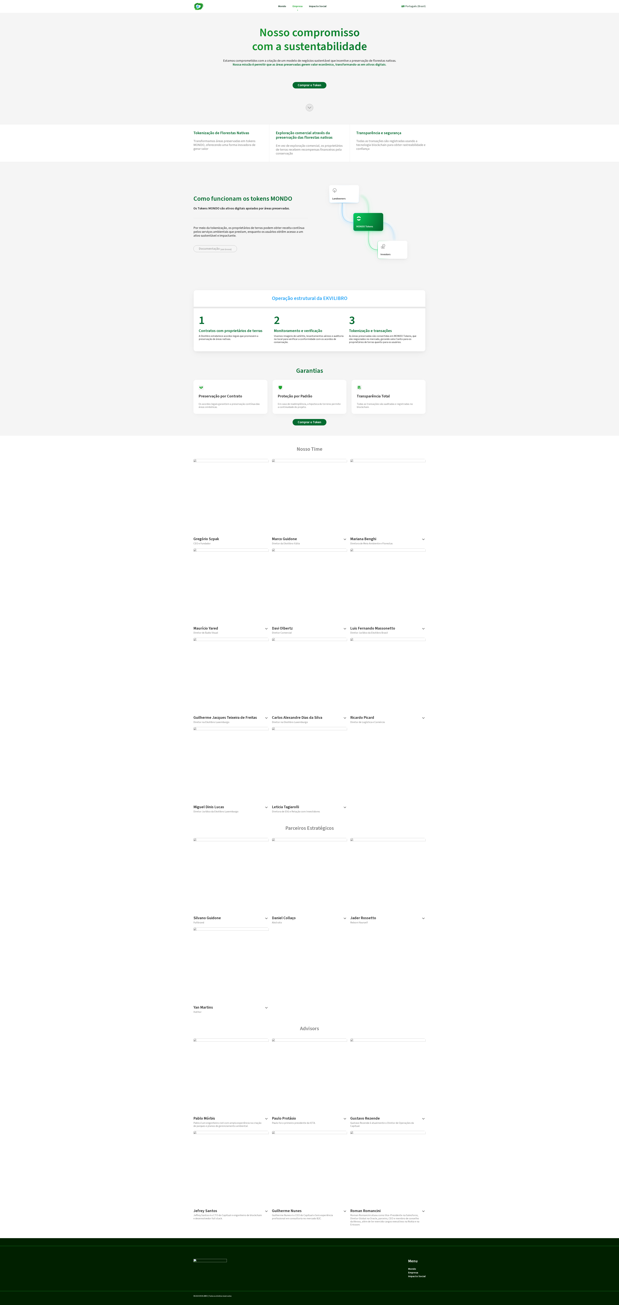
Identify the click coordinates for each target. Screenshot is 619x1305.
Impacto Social (317, 6)
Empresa (298, 6)
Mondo (282, 6)
